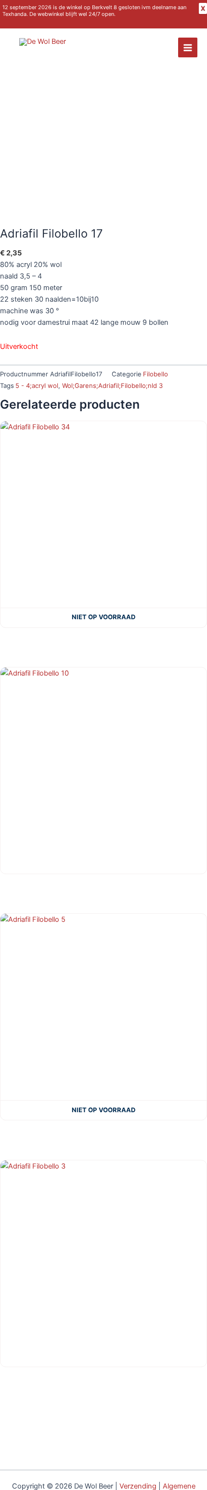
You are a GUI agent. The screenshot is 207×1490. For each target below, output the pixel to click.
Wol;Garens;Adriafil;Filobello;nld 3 (112, 385)
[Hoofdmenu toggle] (187, 47)
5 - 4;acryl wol (36, 385)
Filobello (155, 374)
